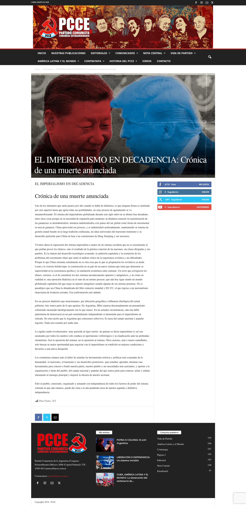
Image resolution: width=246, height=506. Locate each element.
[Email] (55, 417)
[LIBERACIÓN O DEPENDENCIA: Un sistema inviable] (105, 462)
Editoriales (99, 53)
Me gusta (204, 184)
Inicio (42, 53)
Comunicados (125, 53)
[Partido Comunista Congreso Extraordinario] (123, 26)
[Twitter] (212, 2)
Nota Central (152, 53)
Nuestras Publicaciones (68, 53)
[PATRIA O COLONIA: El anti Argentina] (105, 445)
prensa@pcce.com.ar (58, 476)
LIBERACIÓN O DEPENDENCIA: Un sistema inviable (133, 459)
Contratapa (92, 61)
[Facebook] (196, 2)
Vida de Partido (182, 53)
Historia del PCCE (121, 61)
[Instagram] (201, 2)
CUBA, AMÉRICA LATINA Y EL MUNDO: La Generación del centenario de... (132, 478)
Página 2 (161, 454)
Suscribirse (203, 207)
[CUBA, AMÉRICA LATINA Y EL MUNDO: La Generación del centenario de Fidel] (105, 479)
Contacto (164, 61)
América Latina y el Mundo (57, 61)
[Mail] (207, 2)
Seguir (205, 192)
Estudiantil (162, 471)
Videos (146, 61)
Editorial (161, 460)
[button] (210, 57)
